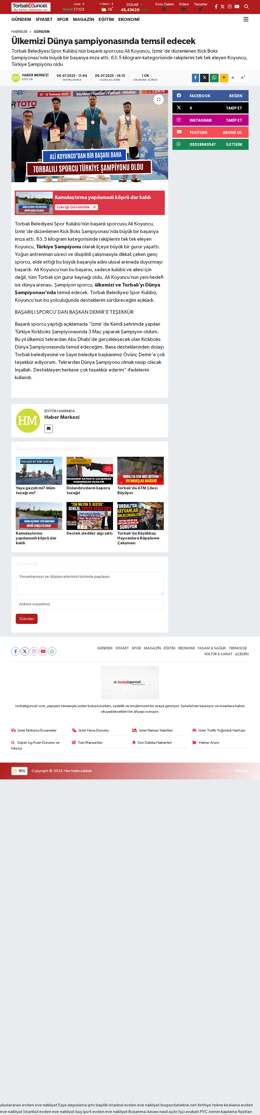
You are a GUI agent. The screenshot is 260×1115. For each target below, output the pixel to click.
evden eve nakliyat (110, 1112)
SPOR (63, 19)
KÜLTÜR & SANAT (219, 654)
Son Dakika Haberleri (155, 743)
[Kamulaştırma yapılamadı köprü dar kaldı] (39, 516)
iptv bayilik (98, 1105)
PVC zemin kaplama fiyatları (226, 1112)
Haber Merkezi (61, 417)
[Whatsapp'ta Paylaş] (214, 78)
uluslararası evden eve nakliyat (28, 1105)
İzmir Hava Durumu (94, 730)
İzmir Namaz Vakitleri (156, 730)
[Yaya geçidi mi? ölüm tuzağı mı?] (39, 470)
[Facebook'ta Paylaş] (195, 78)
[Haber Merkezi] (28, 420)
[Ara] (246, 7)
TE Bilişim (241, 771)
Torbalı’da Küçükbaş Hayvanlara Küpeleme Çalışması (138, 538)
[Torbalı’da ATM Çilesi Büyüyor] (140, 470)
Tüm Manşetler (90, 743)
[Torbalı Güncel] (31, 7)
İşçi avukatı (188, 1112)
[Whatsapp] (52, 651)
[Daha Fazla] (224, 78)
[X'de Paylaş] (204, 78)
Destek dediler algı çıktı (89, 533)
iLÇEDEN (242, 654)
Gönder (26, 619)
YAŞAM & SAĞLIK (212, 648)
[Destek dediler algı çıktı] (90, 516)
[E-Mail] (48, 429)
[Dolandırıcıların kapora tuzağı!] (90, 470)
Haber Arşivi (209, 743)
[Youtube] (43, 651)
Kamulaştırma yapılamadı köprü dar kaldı (36, 538)
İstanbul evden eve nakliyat (49, 1112)
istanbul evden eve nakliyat (134, 1105)
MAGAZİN (83, 19)
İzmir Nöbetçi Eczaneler (37, 730)
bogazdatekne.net (179, 1105)
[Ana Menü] (246, 19)
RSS (21, 771)
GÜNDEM (21, 19)
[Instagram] (34, 651)
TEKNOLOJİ (238, 648)
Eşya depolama (72, 1105)
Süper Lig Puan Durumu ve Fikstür (35, 745)
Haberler (19, 32)
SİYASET (44, 19)
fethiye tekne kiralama (219, 1105)
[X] (25, 651)
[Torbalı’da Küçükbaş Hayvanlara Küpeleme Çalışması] (140, 516)
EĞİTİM (106, 19)
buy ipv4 (83, 1112)
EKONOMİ (129, 19)
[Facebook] (15, 651)
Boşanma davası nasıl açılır (153, 1112)
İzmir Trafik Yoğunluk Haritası (222, 730)
